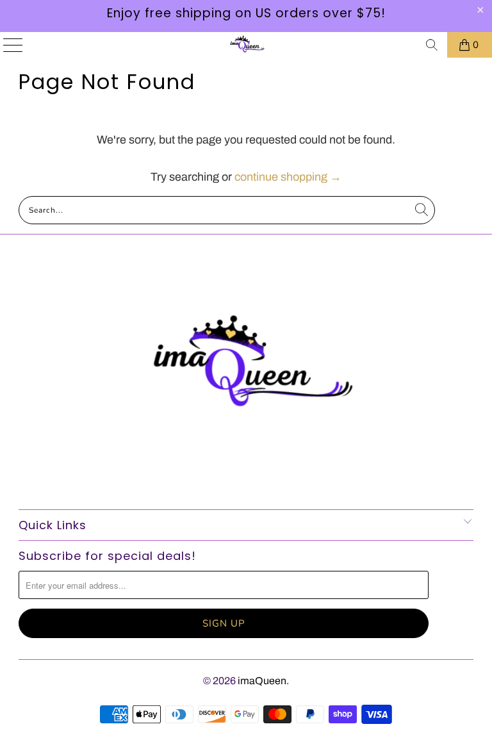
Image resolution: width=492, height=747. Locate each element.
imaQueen (262, 680)
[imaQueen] (246, 45)
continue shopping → (287, 176)
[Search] (432, 45)
